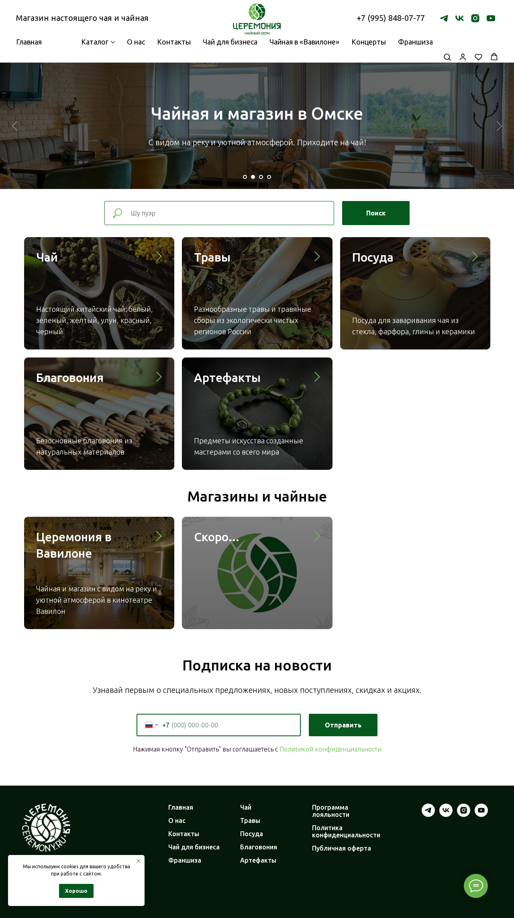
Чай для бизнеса (230, 42)
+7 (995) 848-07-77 (391, 17)
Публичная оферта (341, 848)
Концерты (368, 42)
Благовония (70, 377)
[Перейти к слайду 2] (253, 177)
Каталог (94, 42)
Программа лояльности (330, 811)
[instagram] (475, 18)
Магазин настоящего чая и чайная (82, 17)
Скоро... (216, 537)
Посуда (373, 257)
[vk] (460, 18)
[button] (447, 57)
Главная (180, 807)
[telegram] (444, 18)
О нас (136, 42)
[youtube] (491, 18)
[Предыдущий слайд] (14, 125)
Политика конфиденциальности (346, 831)
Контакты (174, 42)
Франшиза (415, 42)
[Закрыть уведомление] (139, 861)
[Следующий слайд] (499, 125)
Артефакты (227, 377)
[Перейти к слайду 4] (269, 177)
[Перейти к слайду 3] (261, 177)
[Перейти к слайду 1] (245, 177)
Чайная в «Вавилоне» (304, 42)
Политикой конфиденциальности (330, 749)
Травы (212, 257)
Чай (47, 257)
